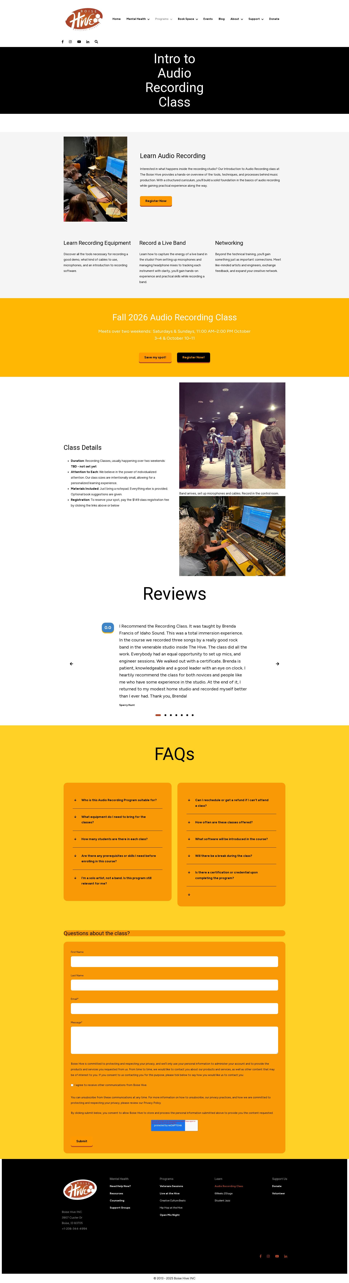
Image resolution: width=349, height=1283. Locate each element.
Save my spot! (155, 357)
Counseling (117, 1200)
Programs (162, 19)
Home (117, 19)
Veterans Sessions (171, 1186)
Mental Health (136, 19)
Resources (116, 1193)
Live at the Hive (170, 1193)
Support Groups (120, 1207)
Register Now (156, 201)
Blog (222, 19)
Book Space (186, 19)
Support (254, 19)
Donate (274, 19)
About (234, 19)
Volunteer (278, 1193)
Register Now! (193, 357)
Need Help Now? (120, 1186)
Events (208, 19)
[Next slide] (277, 664)
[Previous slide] (71, 664)
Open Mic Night (170, 1215)
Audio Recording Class (229, 1186)
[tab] (158, 715)
